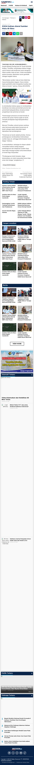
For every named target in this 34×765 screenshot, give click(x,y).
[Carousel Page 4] (32, 691)
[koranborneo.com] (9, 2)
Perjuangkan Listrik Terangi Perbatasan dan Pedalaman (8, 205)
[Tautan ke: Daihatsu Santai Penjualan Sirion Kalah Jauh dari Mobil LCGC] (5, 604)
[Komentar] (21, 33)
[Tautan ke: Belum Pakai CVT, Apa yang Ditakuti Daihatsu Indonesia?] (5, 470)
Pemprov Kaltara (11, 30)
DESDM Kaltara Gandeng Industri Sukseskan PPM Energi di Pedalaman (24, 317)
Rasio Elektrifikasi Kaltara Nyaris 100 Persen (7, 174)
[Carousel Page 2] (29, 691)
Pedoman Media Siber (23, 762)
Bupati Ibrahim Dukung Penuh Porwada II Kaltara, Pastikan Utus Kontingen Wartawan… (17, 720)
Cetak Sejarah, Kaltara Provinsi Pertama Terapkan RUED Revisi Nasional (24, 335)
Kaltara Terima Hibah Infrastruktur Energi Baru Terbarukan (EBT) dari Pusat (9, 317)
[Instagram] (26, 17)
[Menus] (31, 2)
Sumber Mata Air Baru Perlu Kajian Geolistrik (9, 196)
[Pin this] (10, 33)
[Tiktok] (20, 20)
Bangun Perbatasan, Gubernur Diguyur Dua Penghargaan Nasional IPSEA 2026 (8, 300)
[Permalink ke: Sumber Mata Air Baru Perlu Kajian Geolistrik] (9, 266)
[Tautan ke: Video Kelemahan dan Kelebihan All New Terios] (17, 386)
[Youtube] (29, 17)
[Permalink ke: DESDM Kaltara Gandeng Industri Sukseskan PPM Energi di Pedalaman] (25, 248)
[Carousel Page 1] (28, 691)
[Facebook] (20, 17)
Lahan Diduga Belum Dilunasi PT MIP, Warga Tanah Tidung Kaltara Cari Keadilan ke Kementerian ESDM (25, 214)
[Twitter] (23, 17)
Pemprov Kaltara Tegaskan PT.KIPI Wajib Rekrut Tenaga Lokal (24, 300)
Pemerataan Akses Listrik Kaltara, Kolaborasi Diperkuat (25, 174)
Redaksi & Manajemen (8, 762)
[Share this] (3, 33)
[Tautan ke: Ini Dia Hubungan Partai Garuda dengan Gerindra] (17, 684)
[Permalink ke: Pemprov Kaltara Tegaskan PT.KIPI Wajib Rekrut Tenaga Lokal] (25, 230)
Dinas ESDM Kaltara (9, 165)
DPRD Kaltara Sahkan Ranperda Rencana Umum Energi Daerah (24, 205)
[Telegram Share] (14, 33)
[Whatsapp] (17, 33)
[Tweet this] (7, 33)
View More (17, 344)
